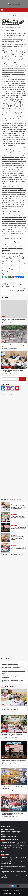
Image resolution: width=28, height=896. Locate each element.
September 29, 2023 (16, 27)
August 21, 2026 (14, 737)
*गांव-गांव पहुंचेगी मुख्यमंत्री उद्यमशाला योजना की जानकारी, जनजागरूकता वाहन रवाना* (18, 518)
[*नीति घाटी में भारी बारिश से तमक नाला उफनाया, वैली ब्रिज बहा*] (14, 334)
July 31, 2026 (13, 373)
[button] (2, 10)
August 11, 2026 (14, 348)
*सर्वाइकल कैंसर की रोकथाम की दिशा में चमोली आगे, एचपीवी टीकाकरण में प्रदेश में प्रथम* (18, 549)
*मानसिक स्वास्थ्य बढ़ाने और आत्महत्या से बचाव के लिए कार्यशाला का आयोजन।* (13, 672)
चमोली (7, 341)
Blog (12, 504)
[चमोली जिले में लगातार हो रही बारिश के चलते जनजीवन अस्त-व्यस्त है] (14, 309)
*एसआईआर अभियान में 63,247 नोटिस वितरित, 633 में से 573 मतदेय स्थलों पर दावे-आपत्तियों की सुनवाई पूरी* (18, 507)
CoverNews (14, 893)
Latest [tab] (4, 499)
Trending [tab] (18, 499)
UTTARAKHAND (14, 514)
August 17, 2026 (14, 322)
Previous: (13, 285)
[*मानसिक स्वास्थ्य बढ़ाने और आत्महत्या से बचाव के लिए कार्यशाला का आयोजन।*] (5, 527)
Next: (14, 290)
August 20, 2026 (14, 763)
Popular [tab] (10, 499)
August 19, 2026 (14, 816)
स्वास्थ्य (9, 19)
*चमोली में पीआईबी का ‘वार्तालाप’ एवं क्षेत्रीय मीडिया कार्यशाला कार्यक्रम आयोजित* (17, 538)
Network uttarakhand (7, 27)
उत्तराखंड (3, 19)
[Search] (26, 10)
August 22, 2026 (14, 711)
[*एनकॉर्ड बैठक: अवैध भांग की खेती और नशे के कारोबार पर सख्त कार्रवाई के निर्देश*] (14, 360)
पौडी (6, 19)
